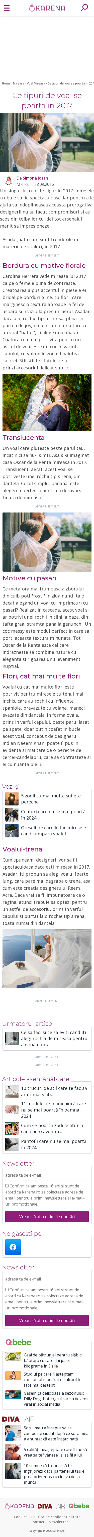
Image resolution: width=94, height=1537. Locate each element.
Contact (37, 1521)
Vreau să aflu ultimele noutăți (47, 1216)
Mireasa (19, 83)
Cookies (20, 1516)
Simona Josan (35, 178)
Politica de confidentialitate (55, 1516)
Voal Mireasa (36, 83)
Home (6, 83)
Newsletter (58, 1521)
